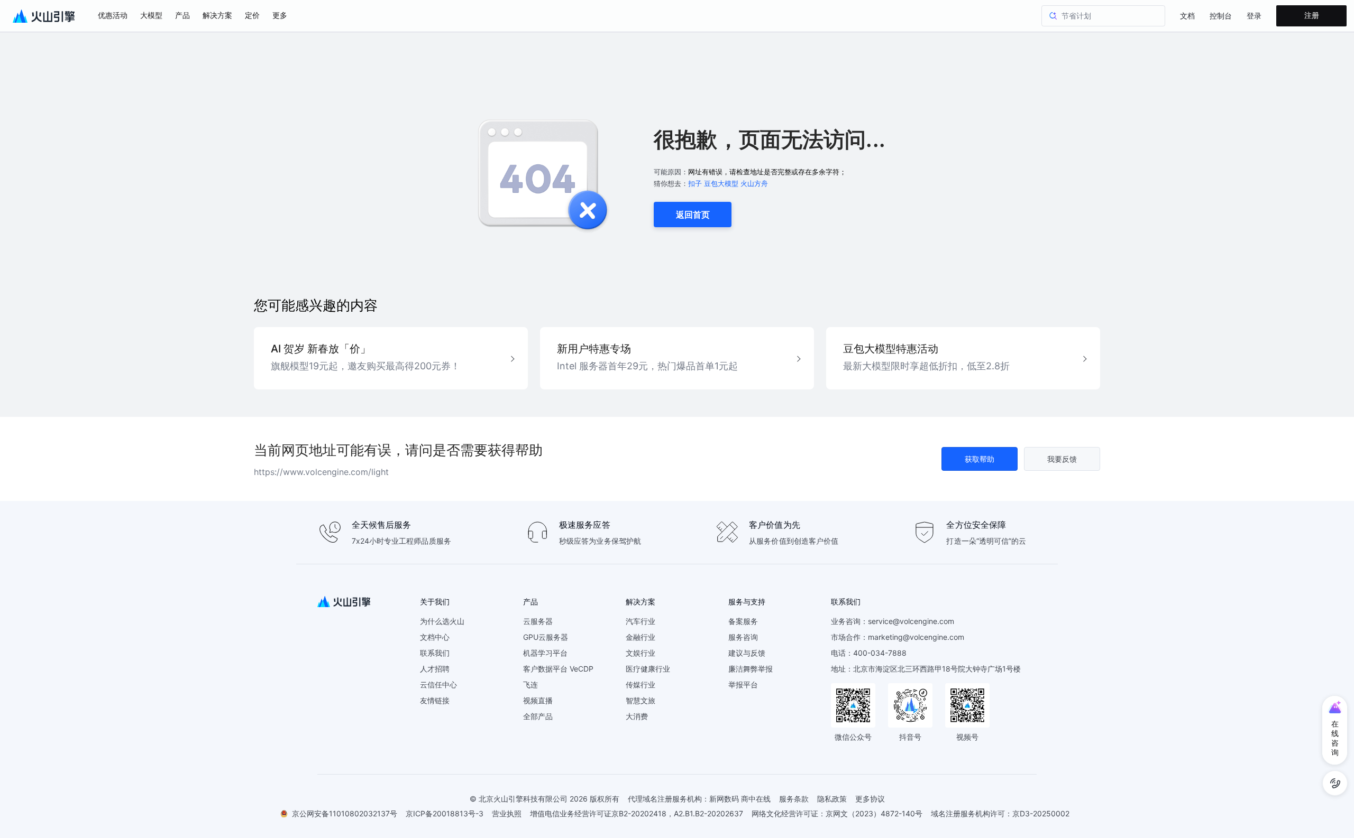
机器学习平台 (545, 652)
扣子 (695, 183)
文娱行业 (640, 652)
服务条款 (794, 798)
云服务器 (538, 621)
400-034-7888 (880, 652)
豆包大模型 (721, 183)
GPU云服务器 (545, 636)
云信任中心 (438, 684)
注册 (1311, 16)
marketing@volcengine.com (916, 636)
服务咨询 (743, 636)
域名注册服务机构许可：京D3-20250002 (1000, 813)
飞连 (530, 684)
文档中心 (435, 636)
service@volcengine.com (911, 621)
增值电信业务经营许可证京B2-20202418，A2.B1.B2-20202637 (636, 813)
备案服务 (743, 621)
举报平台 (743, 684)
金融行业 (640, 636)
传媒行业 (640, 684)
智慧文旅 (640, 700)
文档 (1187, 16)
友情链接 (435, 700)
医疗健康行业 (648, 668)
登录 (1254, 16)
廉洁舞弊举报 (750, 668)
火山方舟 (754, 183)
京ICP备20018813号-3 (444, 813)
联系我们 (435, 652)
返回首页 (693, 214)
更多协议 (870, 798)
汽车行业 (640, 621)
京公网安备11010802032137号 (344, 813)
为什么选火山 (442, 621)
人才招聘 (435, 668)
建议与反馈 (746, 652)
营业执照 (507, 813)
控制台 (1221, 16)
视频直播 (538, 700)
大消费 (637, 716)
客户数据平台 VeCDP (558, 668)
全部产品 (538, 716)
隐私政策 (832, 798)
